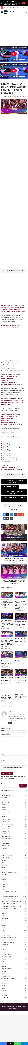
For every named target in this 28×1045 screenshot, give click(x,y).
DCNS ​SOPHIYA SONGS (8, 824)
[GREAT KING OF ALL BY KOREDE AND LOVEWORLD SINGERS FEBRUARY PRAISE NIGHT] (7, 654)
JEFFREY (4, 862)
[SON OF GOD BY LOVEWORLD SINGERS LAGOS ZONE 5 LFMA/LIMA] (21, 689)
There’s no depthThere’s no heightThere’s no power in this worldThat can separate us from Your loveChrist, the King (11, 446)
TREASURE (5, 981)
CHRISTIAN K (5, 812)
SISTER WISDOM (6, 968)
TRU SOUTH (5, 983)
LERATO (4, 886)
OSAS (3, 932)
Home (3, 80)
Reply (10, 723)
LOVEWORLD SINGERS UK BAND (12, 906)
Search (3, 783)
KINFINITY (4, 874)
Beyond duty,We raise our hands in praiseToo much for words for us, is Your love (12, 467)
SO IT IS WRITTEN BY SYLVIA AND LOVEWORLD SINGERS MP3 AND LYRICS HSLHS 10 (7, 603)
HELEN (4, 850)
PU (3, 947)
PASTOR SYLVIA (6, 944)
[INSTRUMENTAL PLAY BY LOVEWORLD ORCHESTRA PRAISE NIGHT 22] (21, 616)
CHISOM (4, 807)
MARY (3, 913)
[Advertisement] (14, 31)
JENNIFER (4, 865)
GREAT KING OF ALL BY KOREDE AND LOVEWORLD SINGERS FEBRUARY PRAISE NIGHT (7, 662)
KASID (3, 870)
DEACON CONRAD (6, 826)
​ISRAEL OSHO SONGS (7, 855)
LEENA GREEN (5, 884)
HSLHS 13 (14, 509)
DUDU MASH (5, 829)
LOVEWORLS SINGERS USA (9, 908)
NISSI (3, 923)
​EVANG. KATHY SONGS (8, 838)
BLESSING (4, 804)
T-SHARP (4, 971)
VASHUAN (4, 995)
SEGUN (4, 961)
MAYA (3, 915)
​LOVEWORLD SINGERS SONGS (10, 896)
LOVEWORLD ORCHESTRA (10, 899)
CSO (3, 814)
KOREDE (4, 879)
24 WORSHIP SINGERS (8, 795)
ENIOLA (4, 833)
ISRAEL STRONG (6, 857)
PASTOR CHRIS (6, 935)
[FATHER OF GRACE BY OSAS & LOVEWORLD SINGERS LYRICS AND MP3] (21, 634)
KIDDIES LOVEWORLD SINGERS (10, 872)
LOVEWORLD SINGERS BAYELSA (12, 901)
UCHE (3, 988)
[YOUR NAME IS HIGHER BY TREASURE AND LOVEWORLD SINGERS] (21, 672)
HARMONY (4, 848)
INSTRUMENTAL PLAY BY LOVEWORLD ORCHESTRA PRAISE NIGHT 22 (20, 624)
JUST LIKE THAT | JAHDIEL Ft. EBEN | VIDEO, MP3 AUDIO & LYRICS (7, 698)
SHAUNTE (4, 964)
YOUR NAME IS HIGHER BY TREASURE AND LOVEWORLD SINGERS (21, 679)
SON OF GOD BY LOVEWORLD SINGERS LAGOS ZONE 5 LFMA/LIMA (20, 697)
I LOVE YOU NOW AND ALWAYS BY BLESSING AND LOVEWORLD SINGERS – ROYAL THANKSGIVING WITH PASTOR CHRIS (7, 642)
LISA (3, 889)
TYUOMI (4, 985)
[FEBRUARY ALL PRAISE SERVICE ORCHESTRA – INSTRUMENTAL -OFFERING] (7, 672)
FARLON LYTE (5, 845)
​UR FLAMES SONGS (7, 990)
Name (3, 754)
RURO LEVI (5, 952)
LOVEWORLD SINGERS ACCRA (10, 891)
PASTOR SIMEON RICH (8, 942)
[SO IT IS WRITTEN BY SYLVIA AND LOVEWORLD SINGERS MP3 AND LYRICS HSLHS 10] (7, 595)
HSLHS (21, 506)
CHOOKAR (4, 809)
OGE (7, 528)
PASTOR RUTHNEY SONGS (9, 937)
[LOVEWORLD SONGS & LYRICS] (10, 12)
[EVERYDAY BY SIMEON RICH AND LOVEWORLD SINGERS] (21, 654)
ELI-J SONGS (5, 831)
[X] (7, 514)
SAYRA (4, 959)
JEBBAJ (4, 860)
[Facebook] (4, 514)
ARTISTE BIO (5, 802)
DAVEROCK (5, 816)
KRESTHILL (5, 882)
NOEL (3, 927)
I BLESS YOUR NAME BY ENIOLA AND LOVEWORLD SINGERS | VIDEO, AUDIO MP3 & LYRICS (7, 623)
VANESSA (4, 993)
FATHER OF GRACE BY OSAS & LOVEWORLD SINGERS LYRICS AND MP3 (20, 641)
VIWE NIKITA (5, 997)
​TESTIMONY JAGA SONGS (8, 978)
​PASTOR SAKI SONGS (7, 940)
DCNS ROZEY (5, 821)
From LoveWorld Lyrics (14, 1008)
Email (3, 761)
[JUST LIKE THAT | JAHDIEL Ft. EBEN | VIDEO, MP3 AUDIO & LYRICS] (7, 690)
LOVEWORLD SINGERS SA (10, 903)
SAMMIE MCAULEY (7, 954)
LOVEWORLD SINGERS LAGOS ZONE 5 (12, 894)
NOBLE (4, 925)
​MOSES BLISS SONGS (7, 920)
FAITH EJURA (5, 843)
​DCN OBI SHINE (6, 819)
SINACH (4, 966)
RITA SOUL (5, 949)
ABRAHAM (4, 797)
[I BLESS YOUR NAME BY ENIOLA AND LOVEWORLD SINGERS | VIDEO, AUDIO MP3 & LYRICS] (7, 616)
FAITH (3, 841)
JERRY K (4, 867)
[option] (14, 532)
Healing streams (10, 506)
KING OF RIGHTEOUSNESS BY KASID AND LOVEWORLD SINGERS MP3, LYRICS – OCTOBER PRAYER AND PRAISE (20, 604)
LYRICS (8, 80)
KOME (3, 877)
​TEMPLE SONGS (6, 976)
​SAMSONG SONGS (7, 956)
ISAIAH (4, 853)
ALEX (3, 800)
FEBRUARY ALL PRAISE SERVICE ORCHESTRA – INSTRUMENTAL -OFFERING (7, 680)
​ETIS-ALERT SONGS (7, 836)
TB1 (3, 973)
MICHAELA (5, 918)
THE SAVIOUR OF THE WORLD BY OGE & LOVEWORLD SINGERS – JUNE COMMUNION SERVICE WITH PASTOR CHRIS (13, 536)
